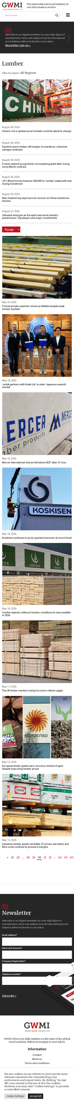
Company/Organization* (13, 961)
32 (50, 857)
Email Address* (9, 935)
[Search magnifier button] (57, 15)
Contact (37, 1055)
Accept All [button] (35, 1096)
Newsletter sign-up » (17, 45)
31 (45, 857)
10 (12, 857)
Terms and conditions (37, 1063)
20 (18, 857)
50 (65, 857)
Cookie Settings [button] (15, 1096)
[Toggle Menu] (67, 15)
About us (37, 1059)
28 (28, 857)
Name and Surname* (12, 948)
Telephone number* (11, 974)
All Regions (28, 72)
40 (60, 857)
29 (33, 857)
